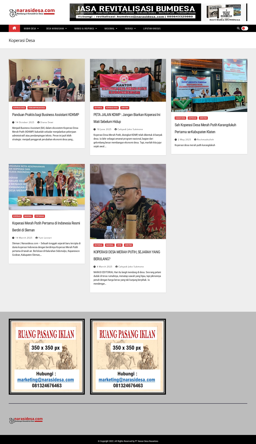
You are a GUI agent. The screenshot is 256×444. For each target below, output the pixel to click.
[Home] (14, 28)
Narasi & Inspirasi (84, 28)
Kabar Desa (30, 28)
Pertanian (40, 216)
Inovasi (129, 28)
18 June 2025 (104, 129)
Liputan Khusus (152, 28)
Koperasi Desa (19, 108)
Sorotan (124, 108)
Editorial (98, 108)
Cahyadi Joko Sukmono (130, 129)
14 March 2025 (24, 237)
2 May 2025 (185, 139)
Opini (119, 245)
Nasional (109, 28)
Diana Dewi (46, 122)
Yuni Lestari (45, 237)
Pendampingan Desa (37, 108)
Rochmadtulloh (205, 139)
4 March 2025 (105, 266)
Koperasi (192, 118)
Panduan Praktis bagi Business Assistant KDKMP (45, 114)
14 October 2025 (25, 122)
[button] (238, 28)
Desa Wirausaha (55, 28)
